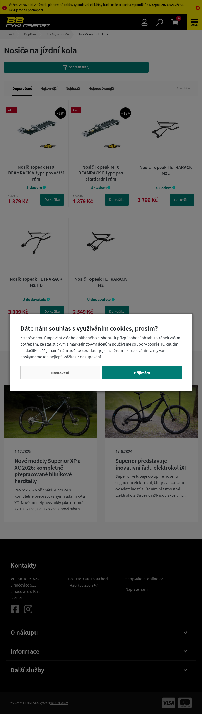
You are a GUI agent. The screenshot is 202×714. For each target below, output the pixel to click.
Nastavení (60, 372)
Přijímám (142, 372)
